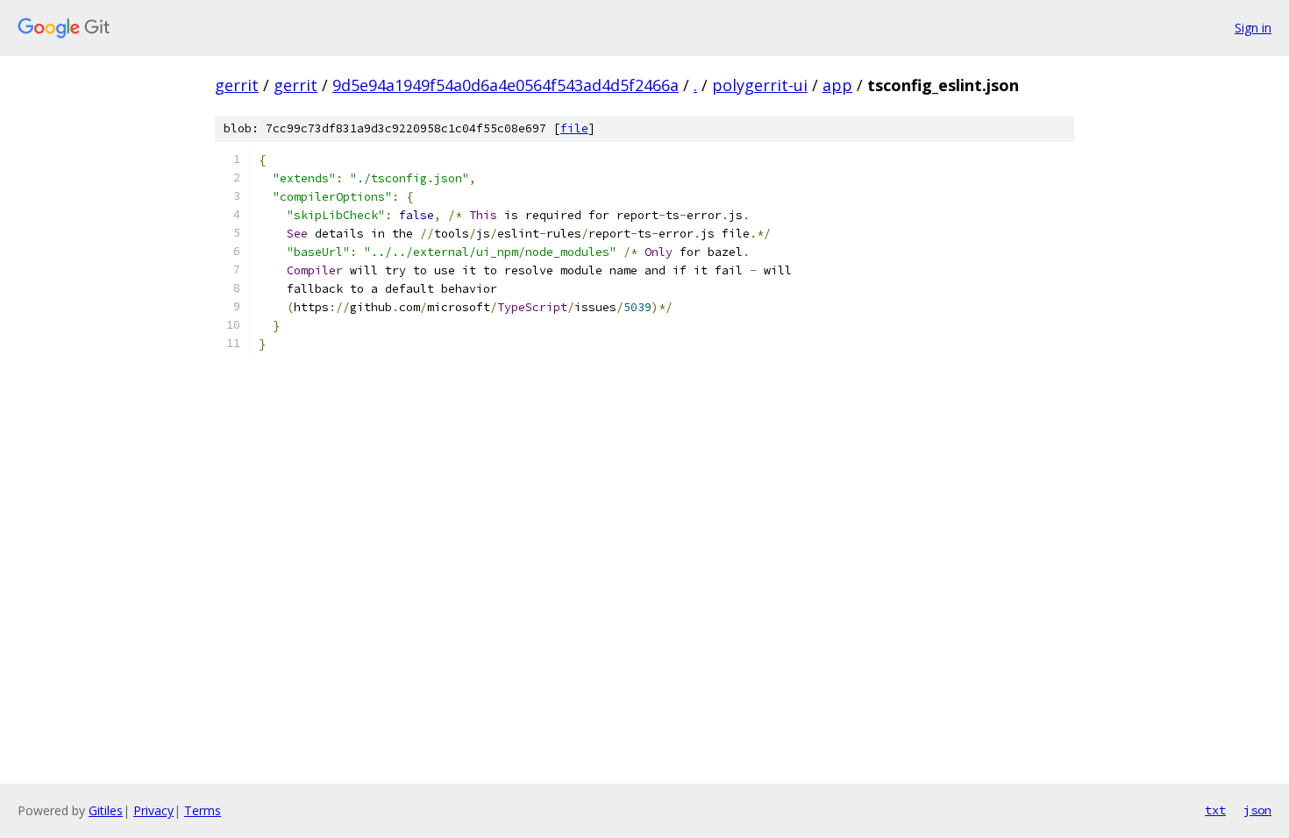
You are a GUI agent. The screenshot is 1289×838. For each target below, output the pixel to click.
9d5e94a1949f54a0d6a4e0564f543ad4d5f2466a (505, 85)
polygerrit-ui (760, 85)
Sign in (1253, 27)
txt (1215, 810)
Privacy (153, 810)
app (837, 85)
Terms (202, 810)
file (574, 128)
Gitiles (106, 810)
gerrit (237, 85)
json (1257, 810)
